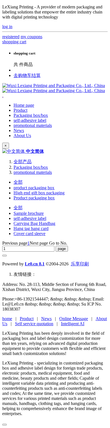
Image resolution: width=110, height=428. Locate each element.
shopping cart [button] (14, 41)
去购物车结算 (27, 75)
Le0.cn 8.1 (35, 263)
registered (10, 36)
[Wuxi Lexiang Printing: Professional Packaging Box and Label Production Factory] (53, 88)
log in (7, 26)
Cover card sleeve (29, 233)
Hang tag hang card (31, 228)
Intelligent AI (72, 323)
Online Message (73, 318)
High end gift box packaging (39, 192)
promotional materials (33, 172)
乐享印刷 (80, 263)
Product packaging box (34, 197)
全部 (18, 182)
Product (27, 318)
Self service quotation (34, 323)
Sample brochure (29, 213)
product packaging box (34, 187)
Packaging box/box (31, 167)
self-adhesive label (30, 218)
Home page (24, 105)
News (46, 318)
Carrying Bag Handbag (34, 223)
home (7, 318)
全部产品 (23, 161)
